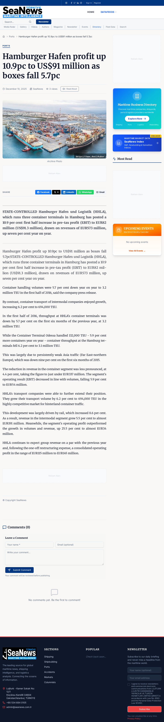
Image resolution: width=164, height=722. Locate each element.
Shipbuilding (50, 661)
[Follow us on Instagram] (81, 3)
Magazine (58, 27)
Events (85, 27)
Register (97, 3)
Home (90, 12)
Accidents (49, 672)
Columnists (50, 682)
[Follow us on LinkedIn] (78, 3)
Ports (47, 666)
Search (123, 27)
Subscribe (144, 709)
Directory (97, 27)
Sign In (89, 3)
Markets (48, 677)
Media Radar (9, 27)
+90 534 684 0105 (16, 702)
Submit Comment (22, 570)
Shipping (48, 656)
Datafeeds (107, 12)
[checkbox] (128, 684)
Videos (34, 27)
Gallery (23, 27)
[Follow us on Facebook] (71, 3)
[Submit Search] (30, 22)
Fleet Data (110, 27)
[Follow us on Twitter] (75, 3)
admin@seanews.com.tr (19, 707)
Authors (45, 27)
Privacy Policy (134, 718)
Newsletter (44, 22)
